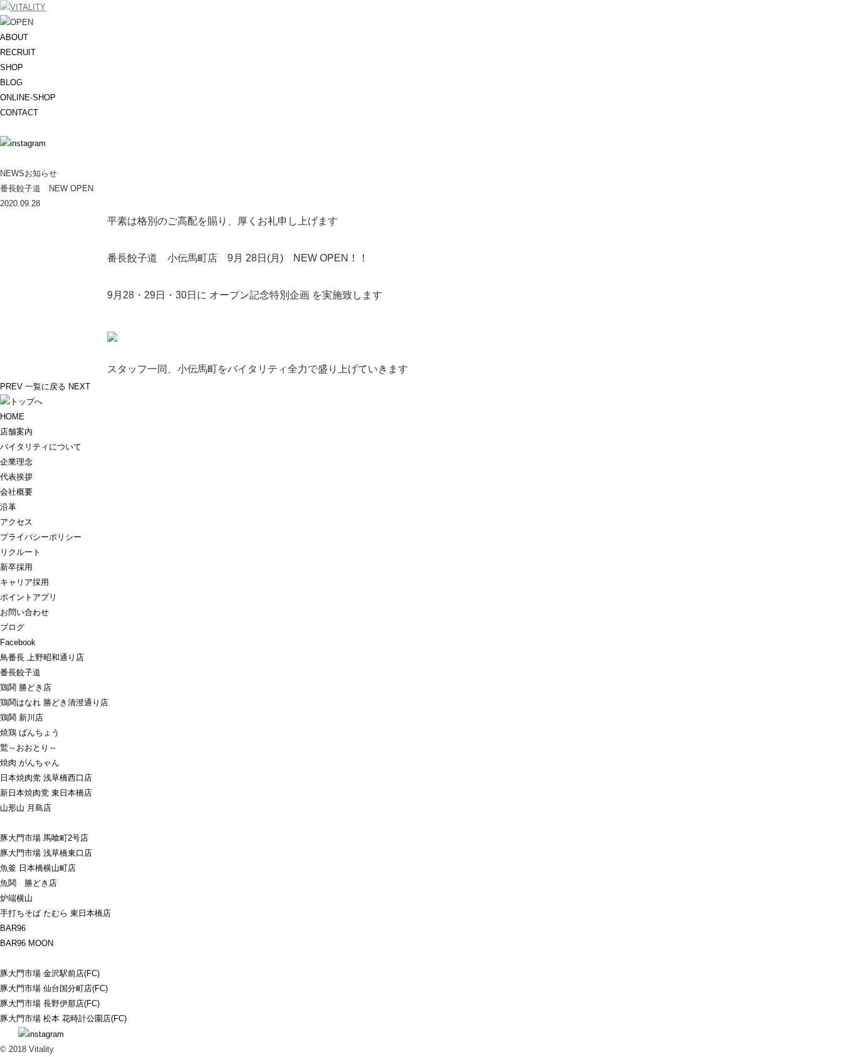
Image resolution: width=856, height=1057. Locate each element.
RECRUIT (18, 52)
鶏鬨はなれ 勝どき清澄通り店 (54, 702)
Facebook (18, 642)
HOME (12, 416)
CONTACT (19, 112)
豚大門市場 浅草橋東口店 (46, 853)
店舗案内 (16, 431)
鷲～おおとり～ (28, 747)
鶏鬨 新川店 (21, 717)
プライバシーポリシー (40, 537)
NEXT (79, 386)
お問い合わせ (24, 612)
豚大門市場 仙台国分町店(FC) (54, 988)
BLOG (11, 82)
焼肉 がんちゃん (30, 762)
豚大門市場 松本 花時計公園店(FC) (63, 1018)
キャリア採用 (24, 582)
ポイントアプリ (28, 597)
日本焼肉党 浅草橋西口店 (46, 777)
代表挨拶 (16, 476)
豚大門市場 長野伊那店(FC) (50, 1003)
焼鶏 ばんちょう (30, 732)
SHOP (11, 67)
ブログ (12, 627)
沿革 (8, 507)
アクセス (16, 522)
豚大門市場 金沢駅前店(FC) (50, 973)
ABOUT (14, 37)
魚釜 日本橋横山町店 (38, 868)
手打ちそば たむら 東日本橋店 (55, 913)
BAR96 (13, 928)
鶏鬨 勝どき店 (25, 687)
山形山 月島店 (25, 807)
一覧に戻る (45, 386)
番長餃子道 (20, 672)
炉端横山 (16, 898)
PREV (11, 386)
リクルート (20, 552)
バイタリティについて (40, 446)
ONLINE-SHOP (28, 97)
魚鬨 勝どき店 (28, 883)
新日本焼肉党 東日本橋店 (46, 792)
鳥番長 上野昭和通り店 (42, 657)
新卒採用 (16, 567)
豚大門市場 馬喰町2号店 (44, 838)
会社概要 (16, 492)
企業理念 (16, 461)
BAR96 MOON (26, 943)
